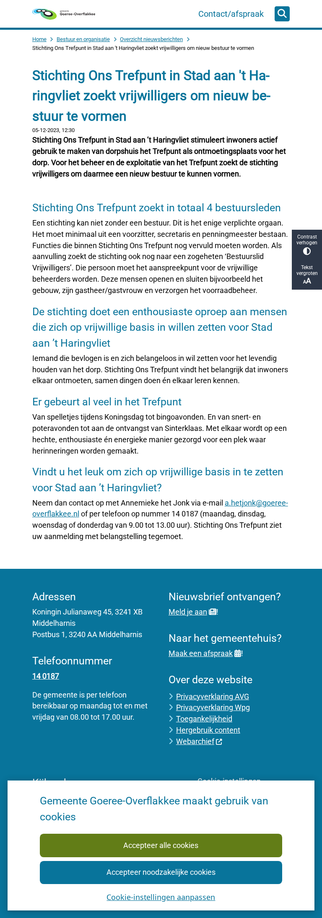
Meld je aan (188, 611)
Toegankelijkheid (204, 718)
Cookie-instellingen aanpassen (160, 897)
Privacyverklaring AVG (212, 696)
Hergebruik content (208, 730)
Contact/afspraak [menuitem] (231, 14)
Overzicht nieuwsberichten (151, 39)
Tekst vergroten (307, 270)
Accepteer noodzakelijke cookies (161, 872)
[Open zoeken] (282, 13)
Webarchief (195, 741)
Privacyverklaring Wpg (213, 707)
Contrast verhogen (306, 240)
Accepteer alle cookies (160, 845)
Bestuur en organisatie (83, 39)
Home (39, 39)
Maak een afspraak (201, 653)
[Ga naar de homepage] (63, 13)
